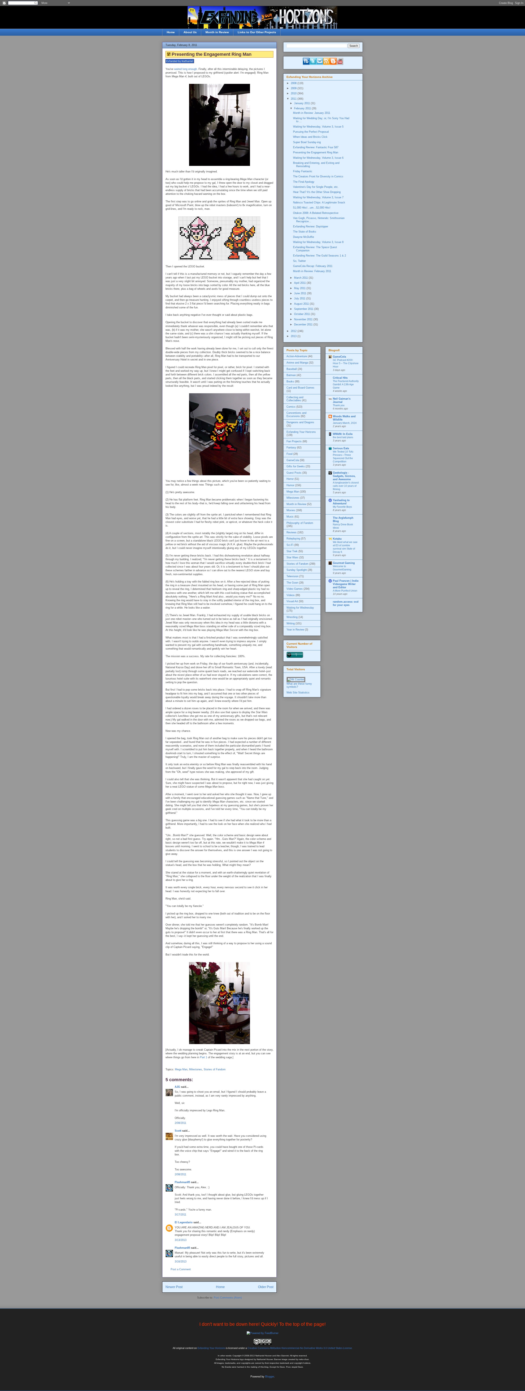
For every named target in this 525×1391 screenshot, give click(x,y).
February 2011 (303, 108)
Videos (290, 595)
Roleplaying (293, 538)
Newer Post (174, 1287)
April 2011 (300, 282)
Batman (291, 375)
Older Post (265, 1287)
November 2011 (303, 319)
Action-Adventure (296, 356)
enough (192, 69)
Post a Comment (181, 1269)
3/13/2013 (180, 1240)
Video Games (294, 588)
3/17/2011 (180, 1214)
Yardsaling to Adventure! (341, 502)
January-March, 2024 (345, 423)
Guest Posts (293, 472)
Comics (291, 406)
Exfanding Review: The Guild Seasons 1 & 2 (319, 255)
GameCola (292, 460)
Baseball (291, 369)
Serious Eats (341, 448)
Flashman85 (182, 1182)
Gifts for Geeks (295, 466)
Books (290, 381)
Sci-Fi (289, 544)
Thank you (339, 405)
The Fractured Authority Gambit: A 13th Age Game (346, 384)
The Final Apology (303, 181)
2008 (294, 83)
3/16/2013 (180, 1261)
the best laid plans (343, 437)
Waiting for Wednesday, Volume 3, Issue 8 (318, 242)
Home (171, 32)
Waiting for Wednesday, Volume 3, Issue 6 (318, 157)
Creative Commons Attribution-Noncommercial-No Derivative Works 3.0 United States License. (300, 1348)
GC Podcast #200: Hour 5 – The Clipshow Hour (345, 363)
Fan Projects (294, 441)
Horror (290, 478)
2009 (294, 88)
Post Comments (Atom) (228, 1297)
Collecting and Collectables (294, 399)
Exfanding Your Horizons (301, 431)
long (185, 69)
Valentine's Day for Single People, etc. (316, 186)
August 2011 (302, 303)
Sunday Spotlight (296, 569)
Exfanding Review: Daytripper (310, 226)
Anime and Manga (297, 362)
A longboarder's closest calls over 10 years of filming (346, 486)
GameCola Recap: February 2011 (312, 266)
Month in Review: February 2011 (312, 271)
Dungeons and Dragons (300, 422)
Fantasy (291, 447)
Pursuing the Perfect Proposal (311, 131)
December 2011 (303, 324)
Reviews (291, 532)
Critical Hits (340, 377)
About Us (190, 32)
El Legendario (184, 1222)
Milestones (195, 1069)
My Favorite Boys (342, 506)
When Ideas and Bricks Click (310, 136)
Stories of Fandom (215, 1069)
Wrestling (292, 617)
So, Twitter (299, 260)
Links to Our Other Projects (257, 32)
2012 (294, 331)
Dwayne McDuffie (303, 236)
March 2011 (301, 277)
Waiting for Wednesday (300, 607)
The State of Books (304, 231)
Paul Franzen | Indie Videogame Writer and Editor (345, 584)
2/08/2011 (180, 1122)
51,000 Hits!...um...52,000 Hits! (311, 207)
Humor (290, 485)
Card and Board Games (300, 387)
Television (292, 576)
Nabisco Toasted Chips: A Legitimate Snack (319, 202)
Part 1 (203, 1057)
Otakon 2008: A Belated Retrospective (315, 212)
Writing (290, 623)
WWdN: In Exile (343, 434)
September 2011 (304, 308)
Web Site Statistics (297, 692)
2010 (294, 93)
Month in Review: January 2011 (311, 112)
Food (289, 453)
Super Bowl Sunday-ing (307, 142)
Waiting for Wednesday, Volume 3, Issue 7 (318, 197)
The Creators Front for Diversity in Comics (318, 176)
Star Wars (292, 557)
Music (290, 516)
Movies (290, 510)
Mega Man (181, 1069)
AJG (177, 1086)
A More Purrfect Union (345, 590)
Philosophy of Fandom (299, 522)
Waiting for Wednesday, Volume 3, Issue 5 (318, 126)
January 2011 (302, 103)
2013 (294, 336)
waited (178, 69)
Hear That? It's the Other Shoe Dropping (317, 192)
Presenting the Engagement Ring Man (315, 152)
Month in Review (217, 32)
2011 (294, 98)
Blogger (269, 1376)
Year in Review (295, 629)
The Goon (292, 582)
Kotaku (337, 538)
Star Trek (292, 551)
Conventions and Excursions (296, 414)
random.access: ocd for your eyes (345, 603)
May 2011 (300, 288)
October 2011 (302, 314)
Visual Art (292, 601)
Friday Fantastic (302, 171)
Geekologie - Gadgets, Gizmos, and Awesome (344, 476)
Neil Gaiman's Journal (341, 400)
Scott (178, 1130)
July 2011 (300, 298)
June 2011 (300, 293)
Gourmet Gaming (344, 562)
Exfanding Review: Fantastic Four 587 (315, 147)
